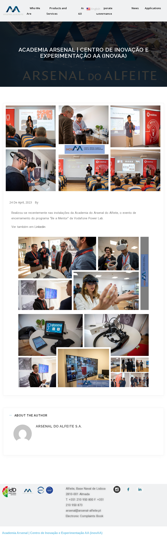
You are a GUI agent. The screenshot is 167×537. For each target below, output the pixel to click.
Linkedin (40, 227)
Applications (153, 8)
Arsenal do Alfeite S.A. (59, 426)
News (135, 8)
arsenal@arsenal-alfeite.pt (83, 510)
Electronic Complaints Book (84, 516)
